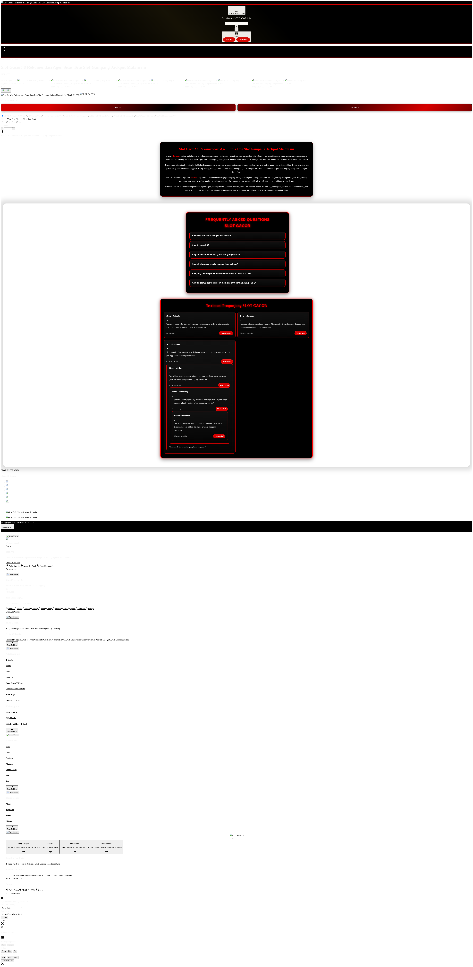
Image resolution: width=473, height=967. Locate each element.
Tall (15, 951)
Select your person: (8, 942)
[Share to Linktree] (7, 490)
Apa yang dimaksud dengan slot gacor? (211, 236)
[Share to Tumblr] (7, 502)
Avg (9, 957)
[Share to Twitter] (7, 482)
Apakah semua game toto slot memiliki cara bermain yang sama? (224, 283)
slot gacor (177, 156)
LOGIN (229, 40)
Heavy (15, 957)
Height (3, 948)
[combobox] (236, 23)
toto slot (194, 178)
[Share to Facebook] (7, 486)
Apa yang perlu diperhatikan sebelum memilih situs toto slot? (222, 273)
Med (9, 951)
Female (10, 945)
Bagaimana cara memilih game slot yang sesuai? (216, 254)
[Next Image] (3, 90)
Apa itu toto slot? (200, 245)
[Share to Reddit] (7, 498)
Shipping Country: (8, 905)
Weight (4, 954)
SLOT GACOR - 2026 (10, 470)
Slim (3, 957)
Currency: (5, 911)
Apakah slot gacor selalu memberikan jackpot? (215, 264)
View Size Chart (7, 961)
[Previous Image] (8, 90)
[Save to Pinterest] (7, 494)
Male (3, 945)
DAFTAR (243, 40)
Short (4, 951)
